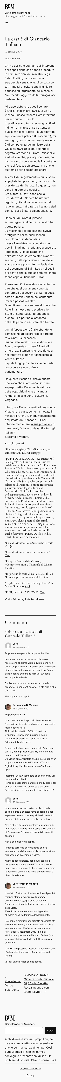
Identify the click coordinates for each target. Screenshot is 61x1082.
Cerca (50, 1030)
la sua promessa (41, 424)
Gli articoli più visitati (30, 1068)
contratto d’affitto (26, 731)
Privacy (30, 1075)
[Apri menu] (7, 23)
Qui (18, 453)
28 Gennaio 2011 (21, 647)
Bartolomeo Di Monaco (17, 12)
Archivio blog (14, 58)
